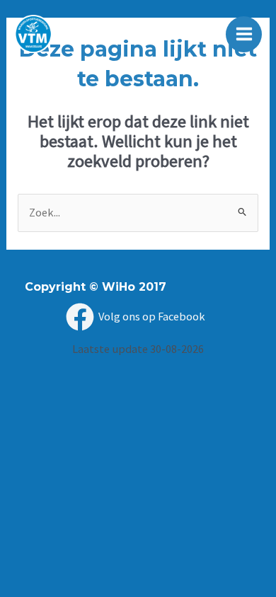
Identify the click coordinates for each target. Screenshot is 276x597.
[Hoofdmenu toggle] (244, 34)
